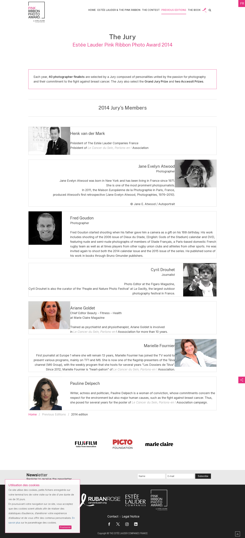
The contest (151, 10)
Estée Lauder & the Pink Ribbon (118, 10)
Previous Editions (173, 10)
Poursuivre (65, 527)
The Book (194, 10)
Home (92, 10)
